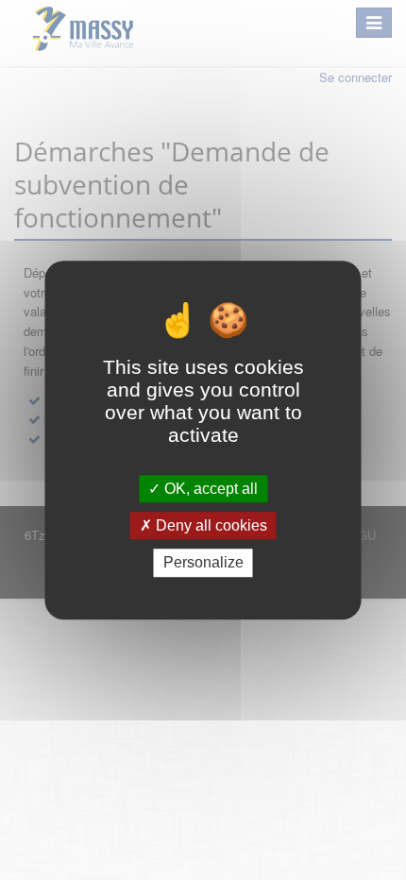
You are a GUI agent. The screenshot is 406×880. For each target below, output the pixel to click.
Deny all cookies (209, 525)
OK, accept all (209, 489)
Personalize (203, 563)
